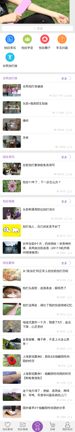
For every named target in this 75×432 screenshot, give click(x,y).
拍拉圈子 (45, 48)
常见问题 (62, 48)
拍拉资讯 (10, 48)
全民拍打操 (10, 66)
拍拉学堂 (27, 48)
